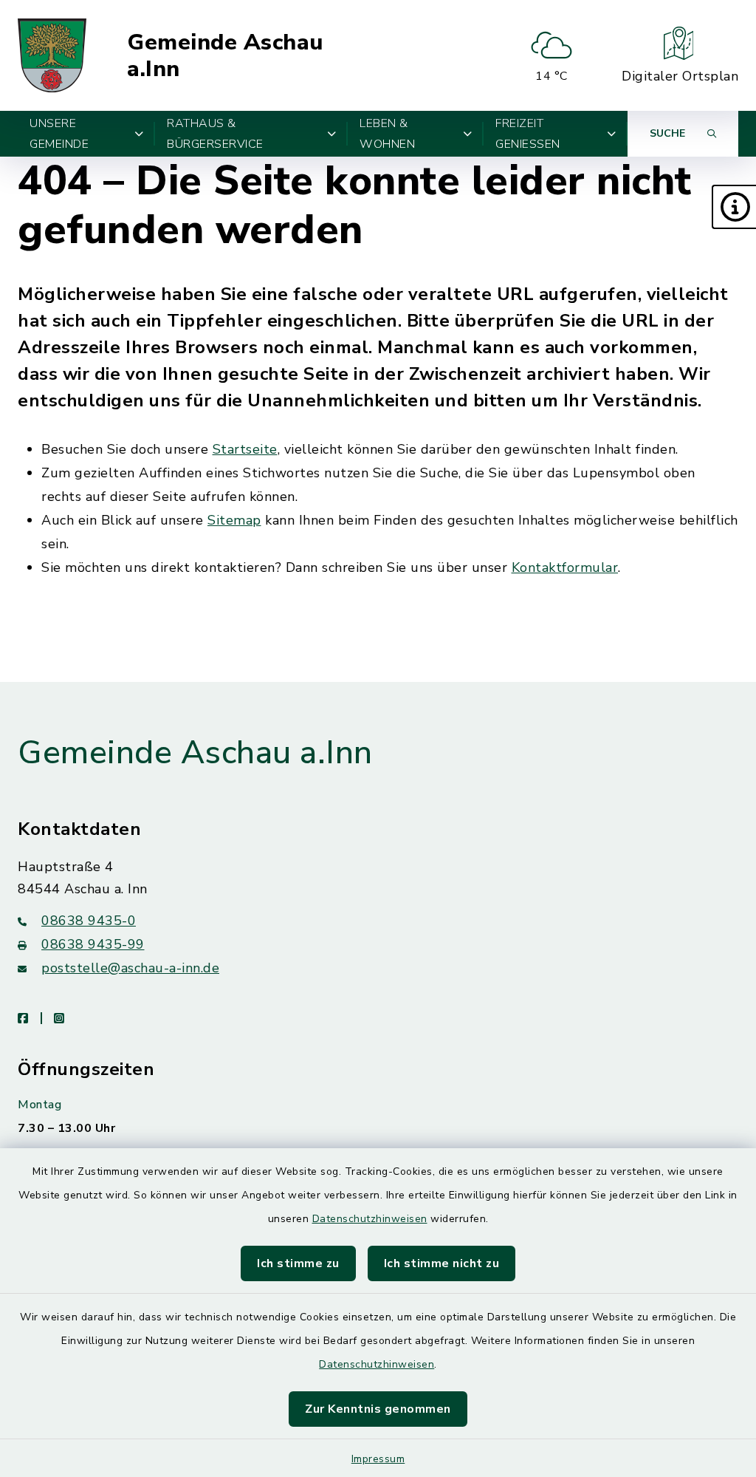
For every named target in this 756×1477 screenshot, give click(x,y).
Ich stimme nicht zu (442, 1263)
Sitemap (234, 520)
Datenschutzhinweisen (369, 1219)
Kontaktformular (565, 567)
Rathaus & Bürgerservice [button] (215, 133)
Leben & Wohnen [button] (387, 133)
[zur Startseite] (52, 55)
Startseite (245, 449)
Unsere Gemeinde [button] (59, 133)
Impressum (378, 1459)
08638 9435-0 (88, 920)
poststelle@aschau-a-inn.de (130, 968)
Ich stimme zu (298, 1263)
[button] (734, 207)
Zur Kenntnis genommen (378, 1409)
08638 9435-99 (93, 944)
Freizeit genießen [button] (527, 133)
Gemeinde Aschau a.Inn (225, 56)
